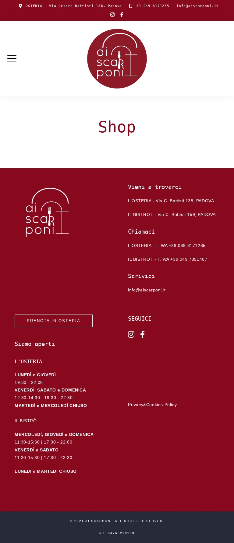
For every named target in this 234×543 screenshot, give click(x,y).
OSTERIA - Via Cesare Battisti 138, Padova (74, 6)
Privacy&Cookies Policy (152, 404)
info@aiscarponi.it (197, 6)
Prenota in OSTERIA (53, 320)
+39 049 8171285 (151, 6)
